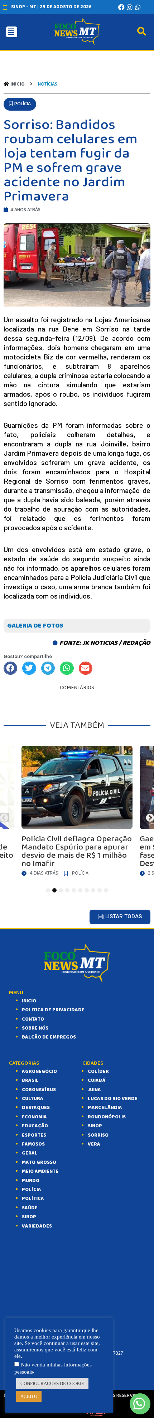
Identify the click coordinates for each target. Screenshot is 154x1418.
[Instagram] (129, 7)
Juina (94, 1090)
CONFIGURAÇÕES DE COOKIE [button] (52, 1383)
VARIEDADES (37, 1226)
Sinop (95, 1126)
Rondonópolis (107, 1117)
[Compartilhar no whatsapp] (66, 668)
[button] (20, 104)
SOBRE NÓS (35, 1028)
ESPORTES (34, 1135)
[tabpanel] (77, 813)
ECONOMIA (34, 1117)
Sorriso (98, 1135)
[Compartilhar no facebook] (10, 668)
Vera (94, 1144)
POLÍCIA (31, 1190)
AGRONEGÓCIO (39, 1071)
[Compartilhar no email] (85, 668)
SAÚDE (30, 1208)
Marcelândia (105, 1108)
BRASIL (30, 1080)
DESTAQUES (36, 1108)
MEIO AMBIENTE (40, 1171)
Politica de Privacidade (53, 1010)
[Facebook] (121, 7)
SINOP (29, 1217)
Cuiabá (96, 1080)
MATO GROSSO (39, 1162)
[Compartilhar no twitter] (29, 668)
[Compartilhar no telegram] (48, 668)
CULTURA (32, 1099)
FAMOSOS (33, 1144)
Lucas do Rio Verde (113, 1099)
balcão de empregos (49, 1037)
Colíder (98, 1071)
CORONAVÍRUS (39, 1090)
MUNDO (30, 1181)
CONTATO (33, 1019)
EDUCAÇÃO (35, 1126)
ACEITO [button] (28, 1396)
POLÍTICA (33, 1198)
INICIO (29, 1001)
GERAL (30, 1153)
